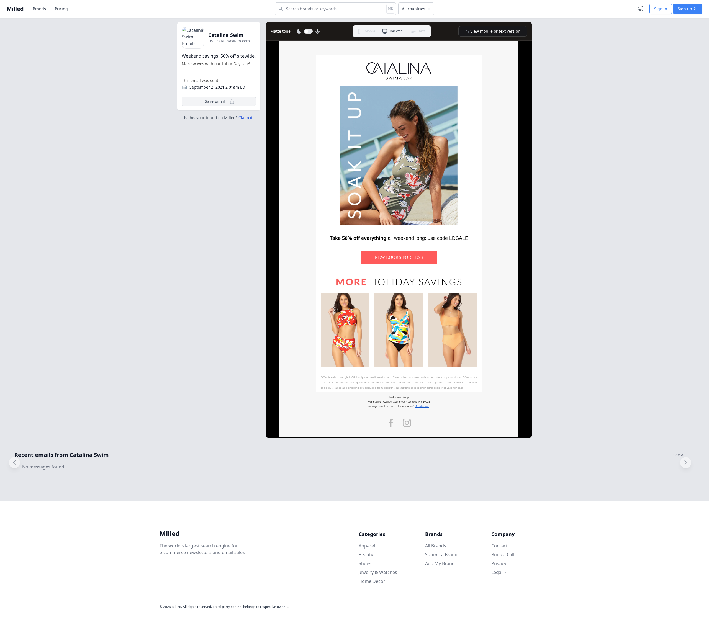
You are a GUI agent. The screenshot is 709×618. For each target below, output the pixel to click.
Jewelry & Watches (378, 572)
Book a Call (502, 555)
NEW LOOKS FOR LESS (399, 257)
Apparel (367, 546)
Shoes (365, 563)
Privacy (498, 563)
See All (679, 454)
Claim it (245, 117)
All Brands (435, 546)
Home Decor (372, 581)
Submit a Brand (441, 555)
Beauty (366, 555)
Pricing (61, 8)
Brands (39, 8)
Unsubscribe (422, 406)
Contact (499, 546)
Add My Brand (440, 563)
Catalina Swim (225, 35)
